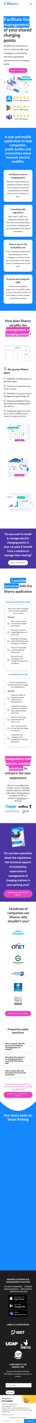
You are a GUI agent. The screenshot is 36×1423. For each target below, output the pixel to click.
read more (18, 1166)
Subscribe (10, 1392)
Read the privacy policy (8, 1414)
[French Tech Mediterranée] (25, 1348)
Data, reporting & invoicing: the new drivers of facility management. (18, 1198)
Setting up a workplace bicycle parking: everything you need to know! (18, 1149)
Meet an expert (18, 563)
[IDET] (18, 1337)
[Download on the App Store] (17, 1301)
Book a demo (18, 70)
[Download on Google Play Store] (17, 1309)
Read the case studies (18, 1013)
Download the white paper (18, 894)
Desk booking (26, 1289)
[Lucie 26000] (18, 1359)
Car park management (13, 1286)
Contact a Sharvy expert (18, 1095)
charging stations (18, 416)
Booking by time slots (18, 1291)
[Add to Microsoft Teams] (18, 1316)
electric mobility (10, 49)
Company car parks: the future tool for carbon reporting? (18, 1245)
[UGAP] (11, 1348)
